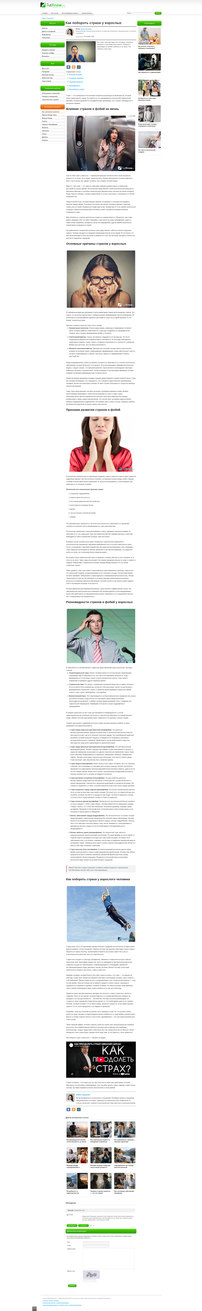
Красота (44, 28)
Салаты (44, 121)
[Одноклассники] (73, 67)
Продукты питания (48, 50)
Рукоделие (45, 71)
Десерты (45, 137)
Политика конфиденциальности (51, 1305)
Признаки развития (76, 82)
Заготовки (45, 131)
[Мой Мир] (79, 67)
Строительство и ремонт (50, 99)
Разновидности (74, 85)
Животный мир (47, 78)
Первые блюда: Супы (49, 115)
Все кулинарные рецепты (70, 13)
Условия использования (75, 1305)
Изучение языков (48, 75)
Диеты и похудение (48, 31)
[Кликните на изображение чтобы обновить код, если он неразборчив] (91, 1278)
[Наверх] (34, 1308)
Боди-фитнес (46, 34)
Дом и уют (45, 68)
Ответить (83, 1225)
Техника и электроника (50, 96)
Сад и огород (46, 81)
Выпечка (45, 127)
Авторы (51, 1300)
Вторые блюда (47, 118)
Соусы (44, 134)
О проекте (45, 1300)
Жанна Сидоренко (86, 29)
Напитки (45, 140)
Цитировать (72, 1225)
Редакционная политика (49, 1302)
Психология (50, 18)
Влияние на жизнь (75, 74)
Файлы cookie (64, 1305)
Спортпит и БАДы (48, 53)
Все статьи (54, 13)
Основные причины (76, 78)
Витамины (45, 56)
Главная (45, 13)
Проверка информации (62, 1302)
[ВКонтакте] (68, 67)
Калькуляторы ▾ (87, 13)
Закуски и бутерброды (49, 124)
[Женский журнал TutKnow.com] (53, 5)
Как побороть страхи (76, 89)
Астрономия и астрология (51, 93)
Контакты (56, 1300)
